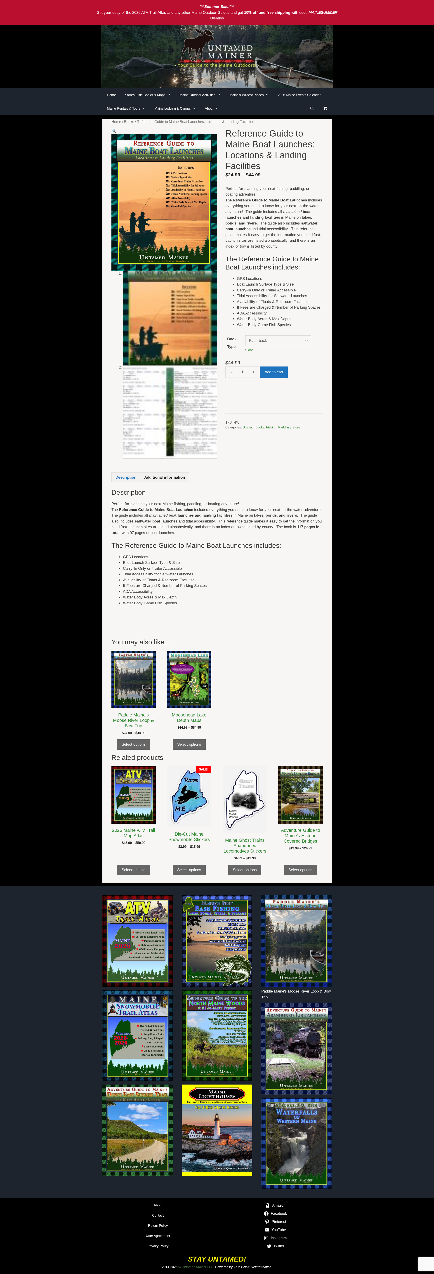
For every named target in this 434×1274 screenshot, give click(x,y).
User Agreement (158, 1236)
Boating (248, 427)
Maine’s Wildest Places (246, 95)
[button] (113, 131)
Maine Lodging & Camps (172, 108)
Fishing (271, 427)
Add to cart (274, 372)
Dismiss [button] (217, 18)
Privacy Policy (158, 1246)
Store (296, 427)
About (209, 108)
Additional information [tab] (164, 477)
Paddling (284, 427)
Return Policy (158, 1225)
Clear (249, 350)
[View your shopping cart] (325, 108)
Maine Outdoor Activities (197, 95)
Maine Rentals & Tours (123, 108)
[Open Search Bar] (312, 108)
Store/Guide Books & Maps (145, 95)
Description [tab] (126, 477)
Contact (158, 1215)
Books (129, 122)
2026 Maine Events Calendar (299, 95)
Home (111, 95)
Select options (134, 744)
